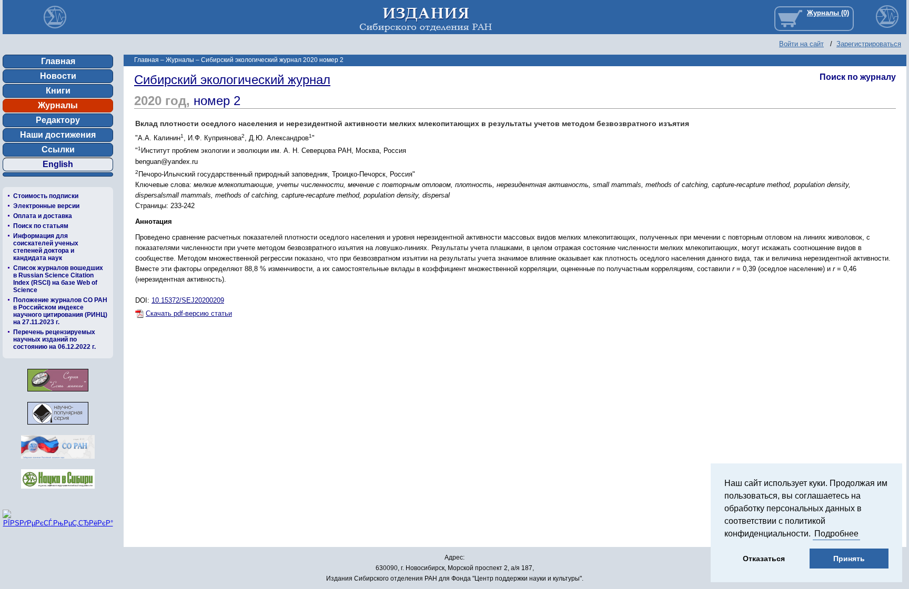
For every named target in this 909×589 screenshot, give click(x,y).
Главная (58, 61)
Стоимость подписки (45, 196)
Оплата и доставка (42, 216)
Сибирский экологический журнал (232, 80)
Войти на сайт (801, 44)
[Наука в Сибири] (58, 491)
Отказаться (764, 558)
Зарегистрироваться (868, 44)
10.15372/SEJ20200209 (188, 300)
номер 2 (217, 101)
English (58, 164)
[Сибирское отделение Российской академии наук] (58, 462)
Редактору (58, 120)
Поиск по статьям (40, 226)
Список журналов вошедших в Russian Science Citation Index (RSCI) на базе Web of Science (58, 279)
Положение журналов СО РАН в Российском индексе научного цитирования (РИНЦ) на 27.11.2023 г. (60, 311)
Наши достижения (58, 134)
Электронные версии (46, 206)
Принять (849, 558)
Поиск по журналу (858, 77)
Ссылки (58, 149)
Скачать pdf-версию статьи (189, 313)
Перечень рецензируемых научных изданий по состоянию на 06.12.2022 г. (54, 339)
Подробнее (836, 533)
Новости (58, 75)
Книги (58, 90)
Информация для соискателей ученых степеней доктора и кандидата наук (45, 247)
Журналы (58, 105)
